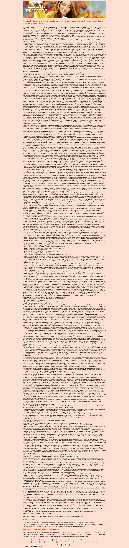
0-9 (76, 544)
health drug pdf (46, 8)
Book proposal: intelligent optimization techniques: (41, 529)
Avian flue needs (29, 520)
